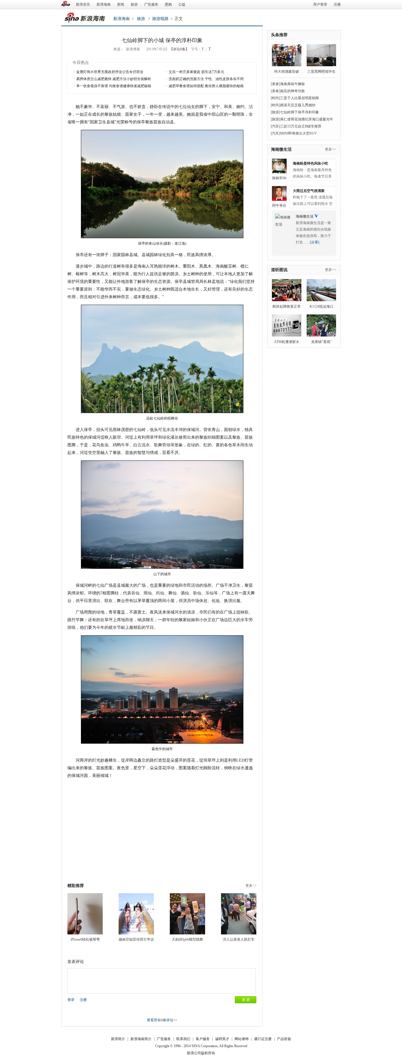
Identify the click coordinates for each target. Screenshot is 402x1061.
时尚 (275, 98)
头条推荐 (279, 35)
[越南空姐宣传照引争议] (136, 913)
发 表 (246, 1000)
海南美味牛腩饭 (292, 84)
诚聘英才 (222, 1039)
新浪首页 (83, 4)
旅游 (134, 4)
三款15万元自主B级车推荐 (300, 126)
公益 (181, 4)
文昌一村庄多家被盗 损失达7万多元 (196, 72)
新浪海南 (104, 4)
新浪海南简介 (141, 1039)
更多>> (251, 885)
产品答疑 (284, 1039)
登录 (70, 1000)
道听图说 (279, 270)
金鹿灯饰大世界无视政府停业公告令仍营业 (109, 72)
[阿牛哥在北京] (279, 193)
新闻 (120, 4)
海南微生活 (281, 149)
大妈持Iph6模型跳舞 (187, 939)
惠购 (168, 4)
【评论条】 (179, 49)
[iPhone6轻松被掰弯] (85, 913)
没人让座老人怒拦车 (239, 939)
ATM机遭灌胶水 (286, 342)
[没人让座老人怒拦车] (238, 913)
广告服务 (151, 4)
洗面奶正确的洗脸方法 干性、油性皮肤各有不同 (206, 79)
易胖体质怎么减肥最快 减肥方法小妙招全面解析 (113, 79)
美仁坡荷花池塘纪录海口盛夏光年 (306, 119)
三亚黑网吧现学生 (321, 71)
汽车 (275, 126)
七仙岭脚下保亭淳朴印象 (299, 112)
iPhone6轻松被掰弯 (85, 939)
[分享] (314, 242)
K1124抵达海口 (321, 306)
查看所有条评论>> (162, 1020)
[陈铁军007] (279, 166)
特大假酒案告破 (286, 71)
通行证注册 (263, 1039)
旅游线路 (160, 18)
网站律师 (242, 1039)
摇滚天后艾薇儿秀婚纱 (297, 105)
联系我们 (183, 1039)
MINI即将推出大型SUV (298, 133)
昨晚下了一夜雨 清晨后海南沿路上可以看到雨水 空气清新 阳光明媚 (313, 201)
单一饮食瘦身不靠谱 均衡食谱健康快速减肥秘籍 (113, 86)
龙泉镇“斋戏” (321, 342)
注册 (337, 4)
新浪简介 (118, 1039)
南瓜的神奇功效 (292, 91)
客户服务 (203, 1039)
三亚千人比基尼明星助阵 (299, 98)
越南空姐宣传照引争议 (136, 939)
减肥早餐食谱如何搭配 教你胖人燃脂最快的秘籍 (206, 86)
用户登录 (320, 4)
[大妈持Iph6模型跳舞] (187, 913)
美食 (275, 84)
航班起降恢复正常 (287, 306)
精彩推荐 (75, 885)
